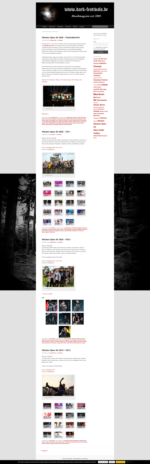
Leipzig (104, 84)
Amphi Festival (98, 61)
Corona (97, 66)
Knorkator (51, 341)
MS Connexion (100, 100)
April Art (69, 338)
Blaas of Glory (48, 340)
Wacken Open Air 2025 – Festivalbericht (61, 37)
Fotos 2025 (52, 228)
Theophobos (74, 230)
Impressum (44, 450)
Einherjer (67, 340)
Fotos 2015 (52, 440)
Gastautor (60, 40)
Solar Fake (95, 109)
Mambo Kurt (56, 121)
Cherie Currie (62, 340)
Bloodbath (76, 440)
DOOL (75, 119)
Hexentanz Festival (100, 80)
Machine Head (49, 121)
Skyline (63, 123)
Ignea (48, 341)
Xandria (83, 343)
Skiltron (85, 341)
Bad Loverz (75, 117)
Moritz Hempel (69, 341)
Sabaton (44, 443)
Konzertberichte (53, 117)
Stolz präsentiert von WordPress (80, 458)
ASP (104, 61)
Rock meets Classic (82, 442)
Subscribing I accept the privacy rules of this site (100, 48)
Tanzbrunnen (96, 118)
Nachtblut (75, 341)
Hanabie (74, 229)
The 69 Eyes (54, 343)
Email (94, 41)
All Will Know (103, 59)
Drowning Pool (80, 119)
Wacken (43, 124)
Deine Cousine (60, 229)
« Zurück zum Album (47, 294)
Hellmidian (79, 229)
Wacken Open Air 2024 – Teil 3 (56, 239)
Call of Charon (48, 119)
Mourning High (68, 230)
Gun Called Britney (68, 229)
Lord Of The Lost (68, 442)
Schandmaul (96, 107)
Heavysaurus (65, 120)
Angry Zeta (84, 228)
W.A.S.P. (82, 123)
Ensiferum (102, 71)
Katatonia (71, 120)
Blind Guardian (55, 340)
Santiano (48, 443)
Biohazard (71, 440)
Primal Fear (80, 341)
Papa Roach (83, 121)
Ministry (75, 121)
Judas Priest (61, 442)
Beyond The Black (52, 229)
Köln (99, 85)
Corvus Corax (97, 69)
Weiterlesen (45, 114)
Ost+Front (95, 102)
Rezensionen (52, 26)
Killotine (47, 230)
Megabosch (61, 121)
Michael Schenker (69, 121)
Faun (106, 71)
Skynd (67, 123)
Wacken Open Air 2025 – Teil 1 (56, 131)
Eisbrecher (96, 71)
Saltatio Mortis (52, 123)
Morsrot (62, 230)
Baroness (79, 338)
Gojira (47, 120)
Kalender (75, 26)
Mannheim (98, 94)
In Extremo (95, 85)
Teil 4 (60, 147)
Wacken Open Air (49, 45)
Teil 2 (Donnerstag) (66, 80)
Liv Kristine (57, 341)
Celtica (43, 442)
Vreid (68, 343)
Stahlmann (101, 109)
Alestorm (95, 59)
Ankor (65, 338)
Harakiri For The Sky (97, 77)
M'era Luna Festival (98, 91)
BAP (79, 117)
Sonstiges (82, 26)
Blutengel (96, 63)
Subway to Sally (53, 443)
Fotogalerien (60, 26)
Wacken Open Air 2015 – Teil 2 (56, 350)
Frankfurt (96, 75)
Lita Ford (44, 121)
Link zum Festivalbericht (48, 149)
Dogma (71, 119)
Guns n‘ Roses (58, 120)
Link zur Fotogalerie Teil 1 (48, 370)
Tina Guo (78, 123)
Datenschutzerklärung (67, 458)
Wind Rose (61, 124)
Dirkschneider (66, 119)
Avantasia (74, 338)
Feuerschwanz (73, 340)
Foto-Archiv (68, 26)
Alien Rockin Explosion (77, 228)
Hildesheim (96, 82)
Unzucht (95, 121)
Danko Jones (55, 442)
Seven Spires (58, 123)
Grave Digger (52, 120)
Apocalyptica (69, 117)
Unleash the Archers (61, 343)
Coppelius (54, 119)
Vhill (79, 230)
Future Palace (80, 340)
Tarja (74, 123)
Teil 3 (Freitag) (75, 80)
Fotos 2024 (52, 338)
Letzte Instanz (83, 120)
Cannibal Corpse (82, 440)
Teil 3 (57, 147)
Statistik (96, 111)
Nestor (78, 121)
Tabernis (71, 123)
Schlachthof (101, 107)
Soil (43, 343)
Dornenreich (104, 69)
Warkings (56, 124)
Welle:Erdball (97, 136)
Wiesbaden (104, 136)
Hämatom (102, 82)
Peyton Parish (45, 123)
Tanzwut (103, 118)
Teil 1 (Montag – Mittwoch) (54, 80)
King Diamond (76, 120)
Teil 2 (54, 147)
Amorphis (66, 440)
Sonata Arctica (47, 343)
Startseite (44, 26)
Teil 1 (54, 261)
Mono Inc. (97, 97)
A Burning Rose (67, 228)
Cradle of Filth (48, 442)
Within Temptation (68, 124)
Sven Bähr (59, 134)
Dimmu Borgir (60, 119)
